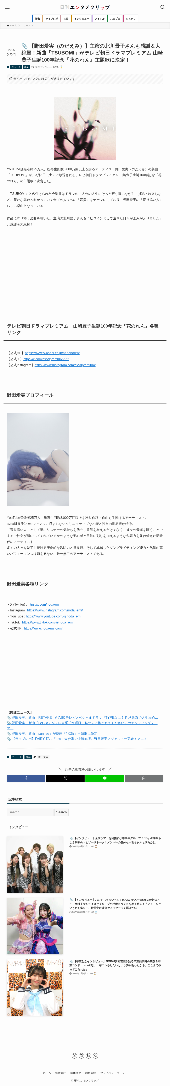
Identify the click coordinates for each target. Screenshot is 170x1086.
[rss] (88, 1056)
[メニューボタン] (7, 7)
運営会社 (60, 1073)
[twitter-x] (74, 1056)
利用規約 (90, 1073)
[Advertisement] (85, 270)
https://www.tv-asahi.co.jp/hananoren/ (52, 353)
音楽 (26, 67)
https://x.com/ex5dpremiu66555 (46, 359)
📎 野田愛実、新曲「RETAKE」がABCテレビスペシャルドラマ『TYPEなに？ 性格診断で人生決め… (82, 717)
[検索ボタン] (162, 7)
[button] (26, 778)
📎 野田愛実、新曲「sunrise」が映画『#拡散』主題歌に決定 (52, 733)
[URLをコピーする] (144, 778)
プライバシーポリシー (113, 1073)
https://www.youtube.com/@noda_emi (53, 616)
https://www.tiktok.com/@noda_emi (47, 622)
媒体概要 (75, 1073)
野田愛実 (43, 757)
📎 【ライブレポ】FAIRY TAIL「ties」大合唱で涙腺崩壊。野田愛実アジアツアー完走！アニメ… (79, 739)
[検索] (95, 1056)
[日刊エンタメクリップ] (85, 7)
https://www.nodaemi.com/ (43, 628)
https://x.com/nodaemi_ (44, 604)
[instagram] (81, 1056)
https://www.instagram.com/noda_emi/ (55, 610)
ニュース (16, 67)
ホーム (47, 1073)
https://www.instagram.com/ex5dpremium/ (65, 365)
